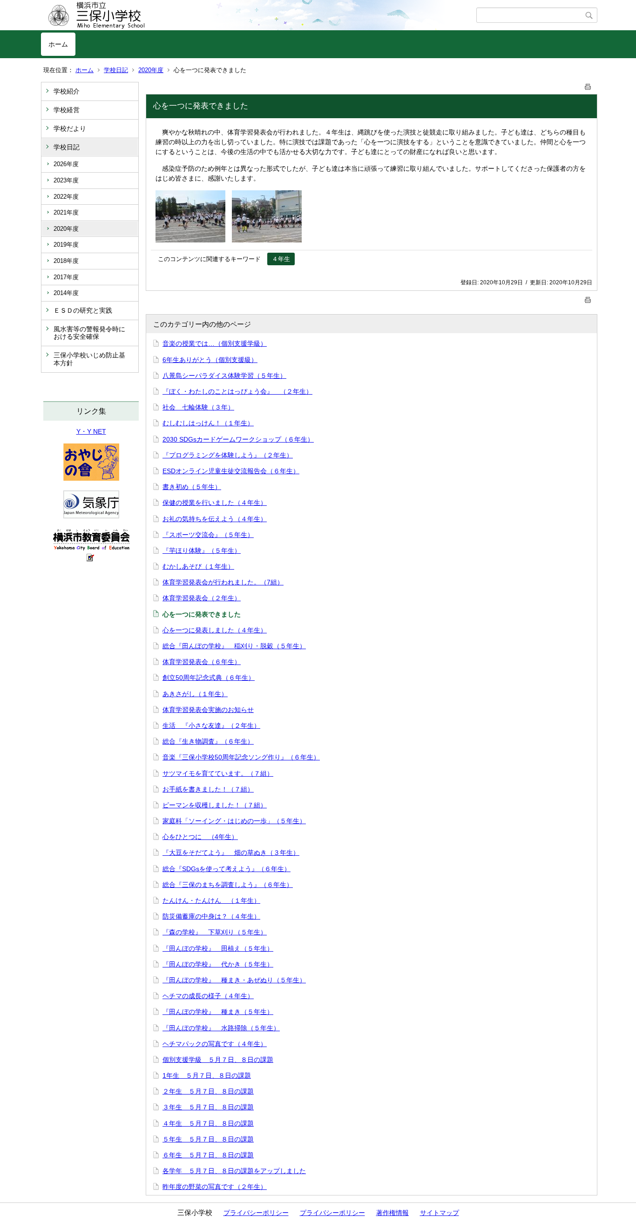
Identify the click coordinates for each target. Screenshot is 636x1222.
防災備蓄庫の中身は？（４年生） (211, 916)
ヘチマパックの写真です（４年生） (214, 1043)
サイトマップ (439, 1212)
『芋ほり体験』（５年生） (201, 550)
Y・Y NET (91, 431)
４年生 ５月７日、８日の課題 (208, 1123)
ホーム (58, 44)
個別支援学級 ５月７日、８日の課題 (217, 1059)
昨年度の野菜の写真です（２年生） (214, 1186)
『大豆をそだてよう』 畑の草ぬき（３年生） (230, 852)
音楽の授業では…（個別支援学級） (214, 343)
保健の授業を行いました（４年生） (214, 502)
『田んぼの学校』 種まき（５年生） (217, 1011)
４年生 (281, 258)
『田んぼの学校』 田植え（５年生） (217, 948)
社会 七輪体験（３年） (198, 407)
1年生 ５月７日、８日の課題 (206, 1075)
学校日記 (116, 70)
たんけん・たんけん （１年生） (211, 900)
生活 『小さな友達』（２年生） (211, 725)
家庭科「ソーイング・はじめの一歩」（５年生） (234, 821)
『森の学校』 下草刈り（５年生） (214, 932)
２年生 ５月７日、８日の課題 (208, 1091)
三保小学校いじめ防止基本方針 (89, 359)
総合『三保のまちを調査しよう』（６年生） (227, 884)
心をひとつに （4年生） (200, 836)
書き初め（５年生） (191, 486)
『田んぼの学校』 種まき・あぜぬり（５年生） (234, 980)
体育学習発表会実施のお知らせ (208, 709)
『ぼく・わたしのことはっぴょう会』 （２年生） (237, 391)
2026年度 (66, 164)
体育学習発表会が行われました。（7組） (223, 582)
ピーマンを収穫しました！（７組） (214, 805)
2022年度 (66, 196)
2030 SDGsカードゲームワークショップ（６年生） (238, 439)
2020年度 (150, 70)
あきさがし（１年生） (195, 694)
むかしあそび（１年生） (198, 566)
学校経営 (67, 110)
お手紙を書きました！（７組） (208, 789)
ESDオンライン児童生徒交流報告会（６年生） (230, 471)
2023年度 (66, 180)
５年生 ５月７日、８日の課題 (208, 1139)
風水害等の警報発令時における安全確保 (89, 333)
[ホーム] (258, 15)
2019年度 (66, 244)
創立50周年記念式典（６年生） (208, 677)
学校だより (70, 128)
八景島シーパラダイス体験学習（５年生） (224, 375)
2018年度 (66, 260)
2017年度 (66, 277)
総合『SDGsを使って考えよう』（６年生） (226, 869)
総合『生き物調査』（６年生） (208, 741)
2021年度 (66, 212)
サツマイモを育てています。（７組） (217, 773)
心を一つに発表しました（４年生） (214, 630)
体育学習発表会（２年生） (201, 598)
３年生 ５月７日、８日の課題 (208, 1107)
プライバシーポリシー (256, 1212)
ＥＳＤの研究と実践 (83, 310)
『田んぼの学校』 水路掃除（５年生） (221, 1028)
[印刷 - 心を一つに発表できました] (588, 84)
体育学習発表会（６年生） (201, 661)
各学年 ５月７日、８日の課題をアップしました (234, 1171)
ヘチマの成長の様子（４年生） (208, 996)
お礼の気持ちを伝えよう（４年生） (214, 519)
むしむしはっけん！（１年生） (208, 423)
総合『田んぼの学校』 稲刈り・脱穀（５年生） (234, 646)
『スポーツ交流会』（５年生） (208, 534)
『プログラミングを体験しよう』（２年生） (227, 455)
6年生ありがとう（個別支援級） (209, 359)
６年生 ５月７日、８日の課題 (208, 1155)
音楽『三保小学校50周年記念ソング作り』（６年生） (241, 757)
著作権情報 (392, 1212)
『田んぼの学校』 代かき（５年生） (217, 964)
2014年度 (66, 292)
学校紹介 (67, 91)
